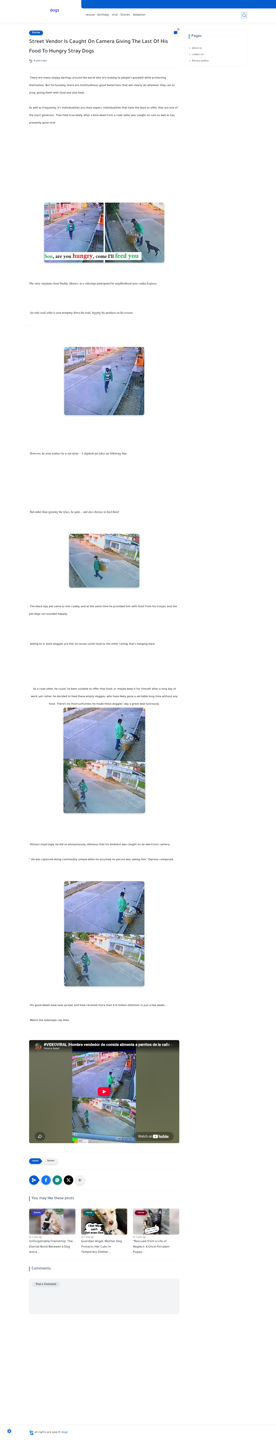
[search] (244, 15)
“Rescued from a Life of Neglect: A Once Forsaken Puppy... (151, 1247)
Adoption (139, 15)
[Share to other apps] (79, 1180)
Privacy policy (200, 60)
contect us (198, 54)
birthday (103, 15)
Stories (125, 15)
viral (115, 15)
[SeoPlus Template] (31, 1432)
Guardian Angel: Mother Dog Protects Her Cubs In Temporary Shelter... (101, 1247)
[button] (46, 1180)
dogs (54, 11)
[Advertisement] (104, 162)
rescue (90, 15)
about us (197, 47)
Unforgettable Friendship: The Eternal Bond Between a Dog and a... (51, 1247)
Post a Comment (46, 1284)
